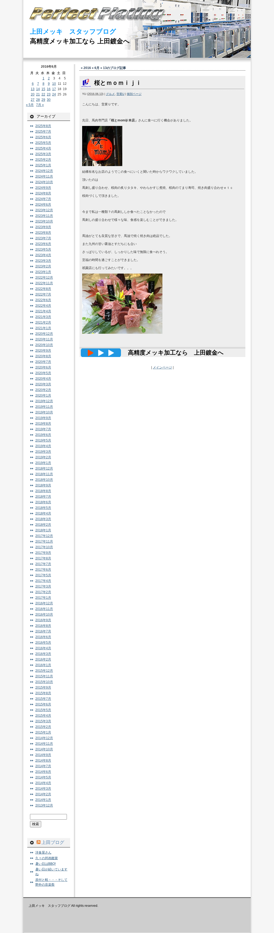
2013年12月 (44, 805)
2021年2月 (43, 322)
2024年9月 (43, 188)
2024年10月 (44, 182)
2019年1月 (43, 463)
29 (43, 100)
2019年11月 (44, 407)
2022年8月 (43, 289)
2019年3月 (43, 452)
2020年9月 (43, 350)
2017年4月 (43, 581)
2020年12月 (44, 334)
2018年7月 (43, 496)
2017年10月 (44, 547)
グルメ (110, 93)
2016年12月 (44, 603)
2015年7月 (43, 699)
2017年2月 (43, 592)
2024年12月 (44, 171)
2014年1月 (43, 800)
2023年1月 (43, 272)
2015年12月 (44, 671)
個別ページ (134, 93)
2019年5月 (43, 440)
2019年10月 (44, 412)
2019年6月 (43, 435)
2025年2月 (43, 160)
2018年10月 (44, 480)
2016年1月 (43, 665)
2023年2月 (43, 266)
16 (49, 89)
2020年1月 (43, 395)
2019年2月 (43, 457)
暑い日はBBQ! (45, 864)
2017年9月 (43, 553)
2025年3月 (43, 154)
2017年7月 (43, 564)
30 (49, 100)
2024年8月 (43, 193)
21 (38, 94)
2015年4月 (43, 715)
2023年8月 (43, 233)
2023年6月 (43, 244)
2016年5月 (43, 642)
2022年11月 (44, 283)
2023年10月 (44, 221)
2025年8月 (43, 126)
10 (54, 84)
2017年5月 (43, 575)
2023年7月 (43, 238)
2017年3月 (43, 586)
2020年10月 (44, 345)
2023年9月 (43, 227)
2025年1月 (43, 165)
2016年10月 (44, 614)
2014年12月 (44, 738)
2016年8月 (43, 626)
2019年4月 (43, 446)
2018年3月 (43, 519)
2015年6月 (43, 704)
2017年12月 (44, 536)
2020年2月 (43, 390)
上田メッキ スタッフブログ (73, 31)
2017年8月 (43, 558)
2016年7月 (43, 631)
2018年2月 (43, 525)
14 (38, 89)
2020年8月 (43, 356)
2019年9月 (43, 418)
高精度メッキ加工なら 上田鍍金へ (80, 41)
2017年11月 (44, 541)
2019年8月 (43, 423)
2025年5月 (43, 143)
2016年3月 (43, 654)
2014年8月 (43, 760)
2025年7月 (43, 131)
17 (54, 89)
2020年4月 (43, 379)
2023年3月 (43, 261)
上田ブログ (52, 842)
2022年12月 (44, 277)
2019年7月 (43, 429)
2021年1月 (43, 328)
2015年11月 (44, 676)
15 (43, 89)
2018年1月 (43, 530)
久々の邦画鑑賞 (46, 858)
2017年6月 (43, 569)
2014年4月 (43, 783)
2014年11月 (44, 744)
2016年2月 (43, 659)
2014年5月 (43, 777)
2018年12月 (44, 468)
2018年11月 (44, 474)
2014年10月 (44, 749)
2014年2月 (43, 794)
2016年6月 (43, 637)
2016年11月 (44, 609)
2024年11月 (44, 176)
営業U (120, 93)
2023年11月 (44, 216)
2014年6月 (43, 772)
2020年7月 (43, 362)
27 (33, 100)
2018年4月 (43, 513)
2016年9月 (43, 620)
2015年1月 (43, 732)
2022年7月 (43, 294)
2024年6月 (43, 204)
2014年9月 (43, 755)
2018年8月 (43, 491)
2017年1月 (43, 598)
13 (33, 89)
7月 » (40, 105)
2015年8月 (43, 693)
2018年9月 (43, 485)
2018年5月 (43, 508)
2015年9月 (43, 687)
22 (43, 94)
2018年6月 (43, 502)
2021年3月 (43, 317)
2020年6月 (43, 367)
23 (49, 94)
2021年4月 (43, 311)
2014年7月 (43, 766)
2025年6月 (43, 137)
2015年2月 (43, 727)
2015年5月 (43, 710)
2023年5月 (43, 249)
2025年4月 (43, 148)
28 (38, 100)
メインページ (162, 367)
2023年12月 (44, 210)
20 (33, 94)
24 (54, 94)
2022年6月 (43, 300)
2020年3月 (43, 384)
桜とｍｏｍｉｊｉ (118, 82)
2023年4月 (43, 255)
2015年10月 (44, 682)
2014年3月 (43, 788)
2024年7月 (43, 199)
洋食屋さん (43, 852)
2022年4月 (43, 306)
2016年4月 (43, 648)
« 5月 (30, 105)
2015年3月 (43, 721)
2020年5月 (43, 373)
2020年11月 (44, 339)
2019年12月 (44, 401)
